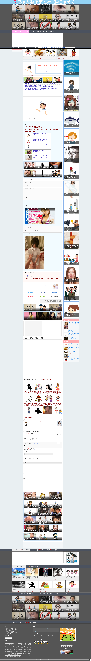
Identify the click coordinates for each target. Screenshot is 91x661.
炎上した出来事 (23, 651)
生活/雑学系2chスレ (9, 631)
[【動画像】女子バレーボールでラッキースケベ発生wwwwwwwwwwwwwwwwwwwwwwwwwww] (38, 398)
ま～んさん (14, 644)
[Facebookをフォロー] (50, 301)
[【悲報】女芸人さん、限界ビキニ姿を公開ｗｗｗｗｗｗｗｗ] (47, 398)
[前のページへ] (33, 47)
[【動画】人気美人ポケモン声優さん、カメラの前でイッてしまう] (57, 398)
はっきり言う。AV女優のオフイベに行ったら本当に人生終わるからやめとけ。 (41, 279)
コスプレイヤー (26, 75)
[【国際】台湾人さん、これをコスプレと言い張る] (57, 410)
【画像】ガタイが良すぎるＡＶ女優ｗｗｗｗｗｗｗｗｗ (47, 416)
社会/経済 (14, 653)
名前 (24, 478)
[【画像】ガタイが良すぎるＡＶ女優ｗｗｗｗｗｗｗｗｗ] (47, 410)
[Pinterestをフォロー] (55, 301)
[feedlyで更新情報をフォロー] (60, 301)
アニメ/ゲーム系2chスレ (10, 628)
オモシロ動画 (24, 644)
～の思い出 (14, 656)
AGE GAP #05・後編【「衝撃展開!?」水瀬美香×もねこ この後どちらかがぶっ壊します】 (41, 130)
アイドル (18, 644)
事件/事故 (24, 647)
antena (34, 4)
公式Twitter (53, 635)
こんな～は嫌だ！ (25, 643)
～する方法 (11, 656)
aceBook (17, 4)
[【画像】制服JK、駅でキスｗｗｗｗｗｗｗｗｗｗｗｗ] (47, 386)
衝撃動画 (18, 655)
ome (13, 4)
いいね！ (58, 434)
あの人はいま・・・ (9, 643)
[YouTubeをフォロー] (57, 301)
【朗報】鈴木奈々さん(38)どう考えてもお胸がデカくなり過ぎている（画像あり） (40, 83)
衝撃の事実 (12, 655)
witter (21, 4)
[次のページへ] (34, 47)
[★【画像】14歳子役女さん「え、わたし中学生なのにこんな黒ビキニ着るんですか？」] (28, 410)
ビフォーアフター (27, 646)
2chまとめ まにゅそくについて (39, 635)
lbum (38, 4)
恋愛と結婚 (28, 649)
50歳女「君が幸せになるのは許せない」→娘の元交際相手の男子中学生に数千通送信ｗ (41, 88)
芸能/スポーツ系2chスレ (10, 632)
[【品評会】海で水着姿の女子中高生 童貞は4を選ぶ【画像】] (57, 386)
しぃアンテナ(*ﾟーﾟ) (19, 593)
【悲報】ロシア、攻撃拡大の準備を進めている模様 (34, 89)
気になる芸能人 (9, 651)
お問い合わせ (48, 635)
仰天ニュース (15, 649)
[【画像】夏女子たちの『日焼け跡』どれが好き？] (28, 386)
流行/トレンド (18, 651)
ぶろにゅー (50, 593)
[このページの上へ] (35, 47)
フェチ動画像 (31, 75)
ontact (42, 4)
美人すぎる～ (20, 653)
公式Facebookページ (37, 636)
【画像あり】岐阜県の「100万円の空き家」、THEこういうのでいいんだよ (39, 85)
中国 (22, 647)
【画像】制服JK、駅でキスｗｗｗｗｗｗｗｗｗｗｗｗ (47, 392)
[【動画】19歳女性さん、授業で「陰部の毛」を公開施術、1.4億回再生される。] (28, 398)
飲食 (29, 655)
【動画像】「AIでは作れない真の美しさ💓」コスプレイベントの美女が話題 (37, 392)
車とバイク (24, 655)
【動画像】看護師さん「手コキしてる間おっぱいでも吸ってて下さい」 (40, 286)
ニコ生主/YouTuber (19, 646)
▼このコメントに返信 (34, 443)
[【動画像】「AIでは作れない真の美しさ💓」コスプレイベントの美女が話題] (38, 386)
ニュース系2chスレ (9, 630)
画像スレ (28, 651)
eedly (25, 4)
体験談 (18, 649)
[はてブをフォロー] (53, 301)
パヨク (23, 646)
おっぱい (15, 643)
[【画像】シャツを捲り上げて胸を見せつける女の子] (38, 410)
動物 (21, 649)
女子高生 (24, 649)
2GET (66, 593)
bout (31, 4)
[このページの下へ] (36, 47)
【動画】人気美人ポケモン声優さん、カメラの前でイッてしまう (57, 404)
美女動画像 (25, 653)
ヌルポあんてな (41, 593)
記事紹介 (7, 633)
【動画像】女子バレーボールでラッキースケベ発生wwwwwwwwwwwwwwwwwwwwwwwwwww (41, 404)
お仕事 (19, 643)
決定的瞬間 (14, 651)
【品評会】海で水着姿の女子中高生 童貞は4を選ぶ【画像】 (57, 392)
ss (28, 4)
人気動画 (9, 649)
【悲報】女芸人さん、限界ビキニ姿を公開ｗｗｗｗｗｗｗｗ (47, 404)
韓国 (26, 655)
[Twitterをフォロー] (48, 301)
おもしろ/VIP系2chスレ (45, 71)
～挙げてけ (18, 656)
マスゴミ (19, 647)
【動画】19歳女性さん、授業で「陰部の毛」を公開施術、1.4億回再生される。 (28, 404)
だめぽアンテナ (59, 593)
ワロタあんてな (30, 593)
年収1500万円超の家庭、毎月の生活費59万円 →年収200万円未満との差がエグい (40, 86)
